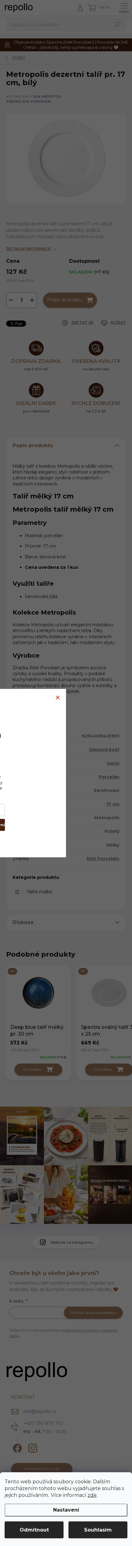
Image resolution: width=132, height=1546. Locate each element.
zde (92, 1495)
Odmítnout (34, 1530)
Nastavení (66, 1510)
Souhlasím (98, 1530)
